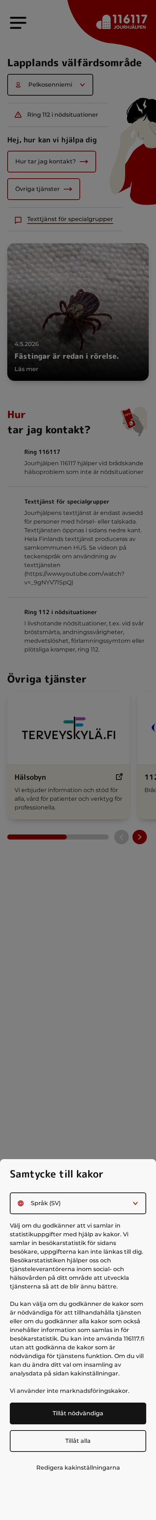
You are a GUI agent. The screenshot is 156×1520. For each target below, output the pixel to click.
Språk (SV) (46, 1203)
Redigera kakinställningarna (78, 1467)
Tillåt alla (78, 1440)
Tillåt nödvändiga (78, 1413)
